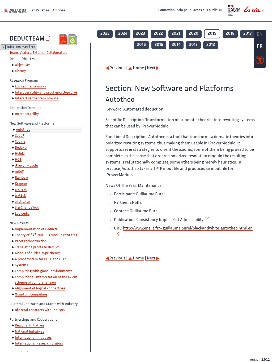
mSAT (19, 172)
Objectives (23, 65)
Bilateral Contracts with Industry (40, 310)
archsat (21, 189)
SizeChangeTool (27, 207)
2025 (35, 10)
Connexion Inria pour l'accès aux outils (188, 10)
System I (21, 265)
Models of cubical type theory (37, 253)
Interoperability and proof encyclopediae (46, 92)
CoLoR (19, 136)
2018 (230, 34)
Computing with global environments (43, 271)
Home (138, 68)
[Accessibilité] (260, 61)
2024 (45, 10)
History (20, 71)
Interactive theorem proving (36, 98)
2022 (158, 34)
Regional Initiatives (29, 325)
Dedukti (21, 147)
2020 (193, 34)
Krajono (21, 184)
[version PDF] (64, 39)
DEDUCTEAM (27, 39)
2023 (140, 34)
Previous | (118, 68)
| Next (150, 68)
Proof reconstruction (31, 241)
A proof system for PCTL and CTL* (40, 259)
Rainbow (21, 177)
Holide (20, 154)
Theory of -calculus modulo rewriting (46, 235)
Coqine (20, 141)
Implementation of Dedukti (36, 229)
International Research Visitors (39, 343)
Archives (58, 10)
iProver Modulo (26, 165)
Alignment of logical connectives (40, 288)
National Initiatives (29, 331)
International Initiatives (33, 337)
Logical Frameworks (30, 86)
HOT (18, 159)
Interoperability (27, 114)
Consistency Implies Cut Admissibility (170, 220)
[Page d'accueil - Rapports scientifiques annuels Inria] (15, 10)
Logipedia (22, 213)
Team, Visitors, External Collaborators (38, 53)
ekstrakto (22, 202)
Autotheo (23, 129)
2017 (247, 34)
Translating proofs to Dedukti (37, 247)
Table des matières (20, 47)
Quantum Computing (31, 294)
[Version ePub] (73, 39)
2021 (176, 34)
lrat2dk (20, 195)
